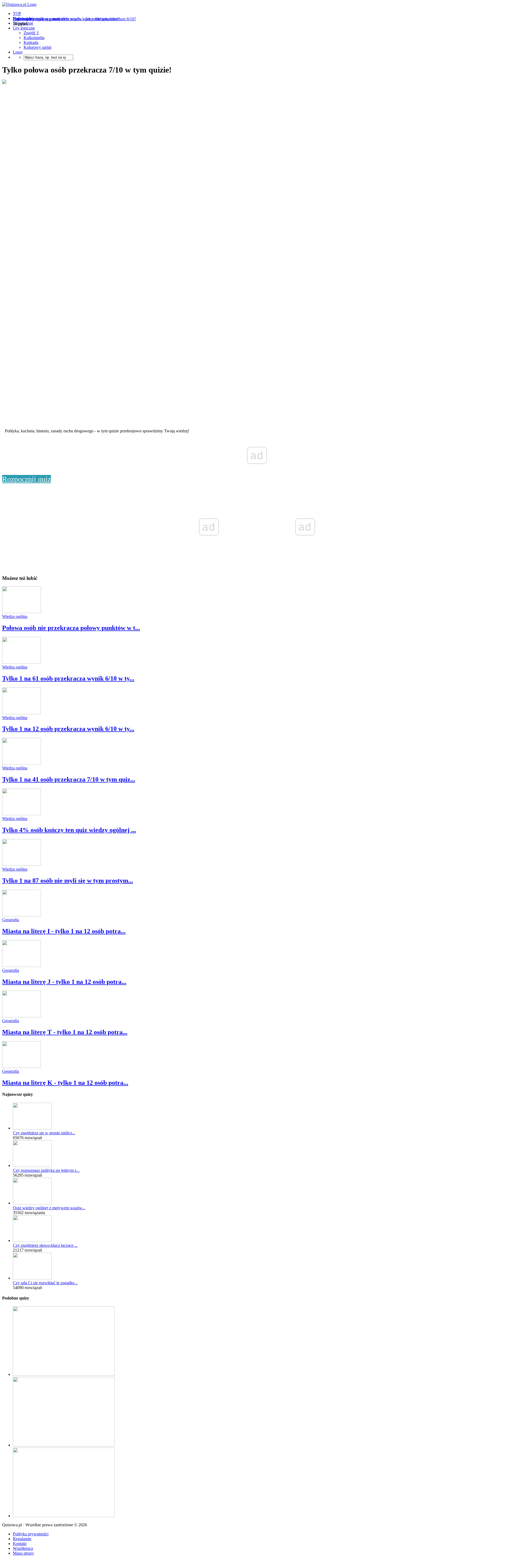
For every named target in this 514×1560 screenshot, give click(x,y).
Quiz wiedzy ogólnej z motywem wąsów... (49, 1208)
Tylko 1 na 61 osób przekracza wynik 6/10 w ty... (68, 678)
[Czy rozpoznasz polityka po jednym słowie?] (32, 1165)
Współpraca (23, 1548)
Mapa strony (23, 1553)
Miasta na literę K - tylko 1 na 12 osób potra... (65, 1082)
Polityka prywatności (30, 1534)
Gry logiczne (24, 28)
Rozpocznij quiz (26, 479)
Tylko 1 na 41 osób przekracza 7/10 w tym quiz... (68, 779)
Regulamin (22, 1538)
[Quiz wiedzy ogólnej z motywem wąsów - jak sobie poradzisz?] (32, 1203)
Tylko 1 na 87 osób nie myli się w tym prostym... (67, 880)
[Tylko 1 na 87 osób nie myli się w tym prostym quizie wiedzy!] (21, 864)
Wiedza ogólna (14, 616)
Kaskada (31, 42)
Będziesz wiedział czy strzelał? (39, 19)
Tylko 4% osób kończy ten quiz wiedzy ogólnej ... (69, 829)
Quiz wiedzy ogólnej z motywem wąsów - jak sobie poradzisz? (66, 19)
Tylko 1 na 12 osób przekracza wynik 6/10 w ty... (68, 728)
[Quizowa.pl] (19, 4)
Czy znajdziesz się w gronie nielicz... (44, 1133)
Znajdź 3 (31, 33)
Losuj (17, 52)
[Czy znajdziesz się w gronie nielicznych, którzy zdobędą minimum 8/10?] (32, 1128)
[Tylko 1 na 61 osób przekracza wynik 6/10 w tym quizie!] (21, 662)
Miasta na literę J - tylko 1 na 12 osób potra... (64, 981)
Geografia (10, 919)
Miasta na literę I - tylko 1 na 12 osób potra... (64, 931)
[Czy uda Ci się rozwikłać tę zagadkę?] (32, 1278)
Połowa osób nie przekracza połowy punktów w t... (71, 627)
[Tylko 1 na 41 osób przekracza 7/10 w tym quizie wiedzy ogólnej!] (21, 763)
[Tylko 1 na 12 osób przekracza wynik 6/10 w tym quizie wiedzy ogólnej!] (21, 713)
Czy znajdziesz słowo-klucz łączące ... (45, 1245)
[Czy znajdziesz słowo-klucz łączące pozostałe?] (32, 1240)
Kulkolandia (34, 37)
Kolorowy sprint (37, 47)
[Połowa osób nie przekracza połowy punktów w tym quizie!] (21, 611)
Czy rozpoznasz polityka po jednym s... (46, 1170)
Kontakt (20, 1543)
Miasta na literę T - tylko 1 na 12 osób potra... (64, 1032)
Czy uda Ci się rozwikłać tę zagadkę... (45, 1283)
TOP (17, 13)
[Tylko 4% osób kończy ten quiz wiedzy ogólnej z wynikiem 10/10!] (21, 813)
